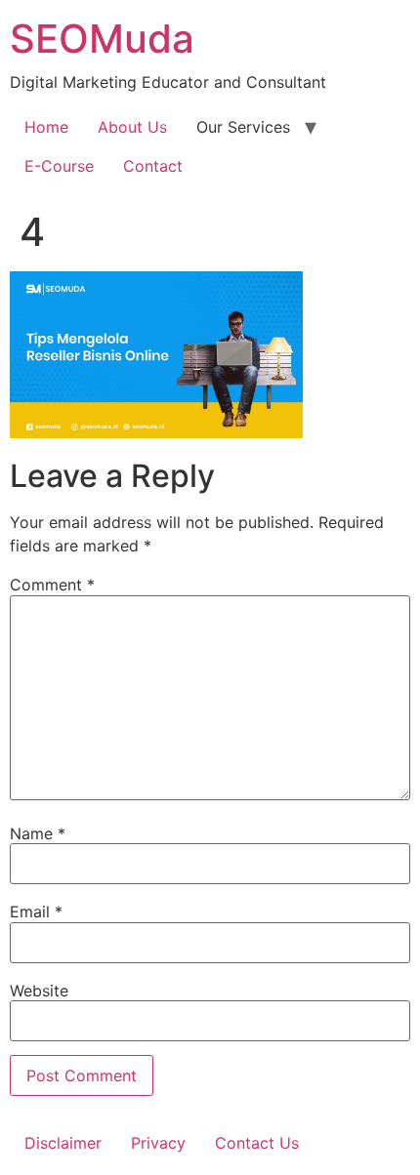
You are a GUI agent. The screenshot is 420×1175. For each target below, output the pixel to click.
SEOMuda (102, 38)
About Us (132, 127)
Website (39, 990)
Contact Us (257, 1143)
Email (36, 911)
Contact (153, 166)
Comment (52, 584)
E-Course (59, 166)
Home (46, 127)
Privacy (158, 1143)
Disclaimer (63, 1143)
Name (37, 833)
